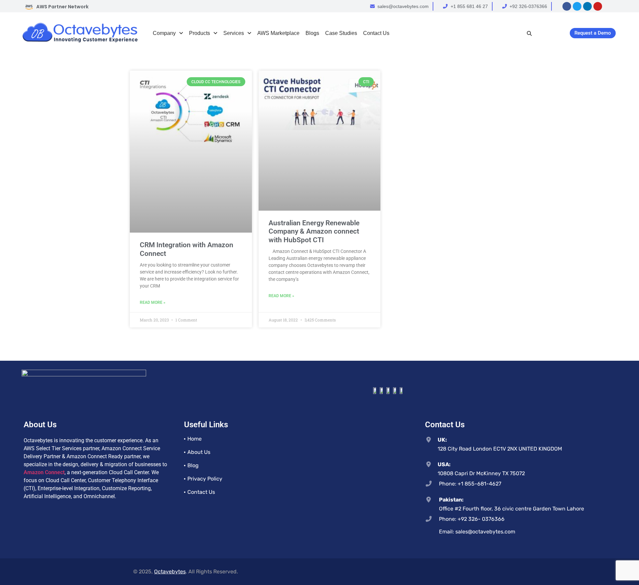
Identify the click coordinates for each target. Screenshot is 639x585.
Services (233, 33)
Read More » (152, 302)
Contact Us (376, 33)
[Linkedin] (587, 6)
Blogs (312, 33)
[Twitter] (577, 6)
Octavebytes (170, 571)
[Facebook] (566, 6)
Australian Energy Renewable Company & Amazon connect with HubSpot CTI (314, 231)
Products (199, 33)
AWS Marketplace (278, 33)
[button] (168, 33)
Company (164, 33)
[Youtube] (597, 6)
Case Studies (341, 33)
